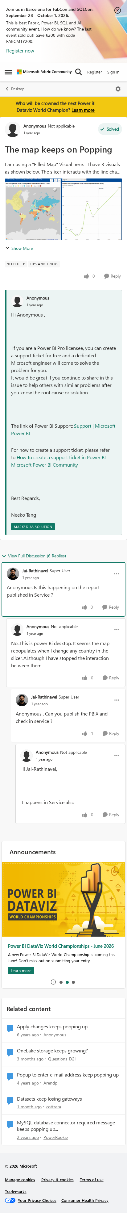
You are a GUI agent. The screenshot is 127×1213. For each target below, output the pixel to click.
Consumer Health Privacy (85, 1200)
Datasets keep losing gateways (49, 1099)
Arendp (50, 1083)
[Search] (78, 72)
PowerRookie (55, 1137)
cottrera (53, 1107)
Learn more (83, 110)
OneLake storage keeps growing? (52, 1050)
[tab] (61, 982)
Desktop (17, 88)
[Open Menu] (118, 89)
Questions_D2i (62, 1059)
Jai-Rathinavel (35, 570)
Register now (20, 50)
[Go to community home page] (44, 71)
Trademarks (16, 1191)
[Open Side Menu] (8, 72)
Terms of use (92, 1179)
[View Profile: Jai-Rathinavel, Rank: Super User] (13, 574)
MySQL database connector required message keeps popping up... (66, 1125)
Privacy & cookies (57, 1179)
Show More (22, 248)
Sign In (113, 71)
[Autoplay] (53, 982)
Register (94, 71)
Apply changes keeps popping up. (52, 1026)
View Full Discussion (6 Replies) (37, 556)
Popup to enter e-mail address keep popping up (68, 1075)
